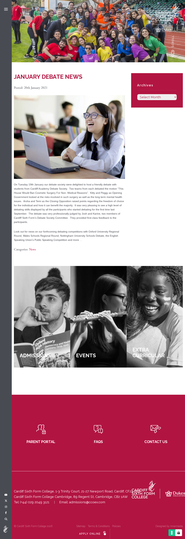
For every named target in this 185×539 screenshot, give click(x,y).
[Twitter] (6, 501)
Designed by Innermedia (169, 526)
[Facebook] (6, 513)
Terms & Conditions (99, 526)
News (32, 249)
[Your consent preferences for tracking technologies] (178, 532)
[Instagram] (6, 507)
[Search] (6, 519)
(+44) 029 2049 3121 (34, 502)
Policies (116, 526)
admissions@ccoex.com (87, 502)
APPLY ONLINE (90, 533)
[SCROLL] (172, 53)
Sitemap (80, 526)
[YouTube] (6, 495)
